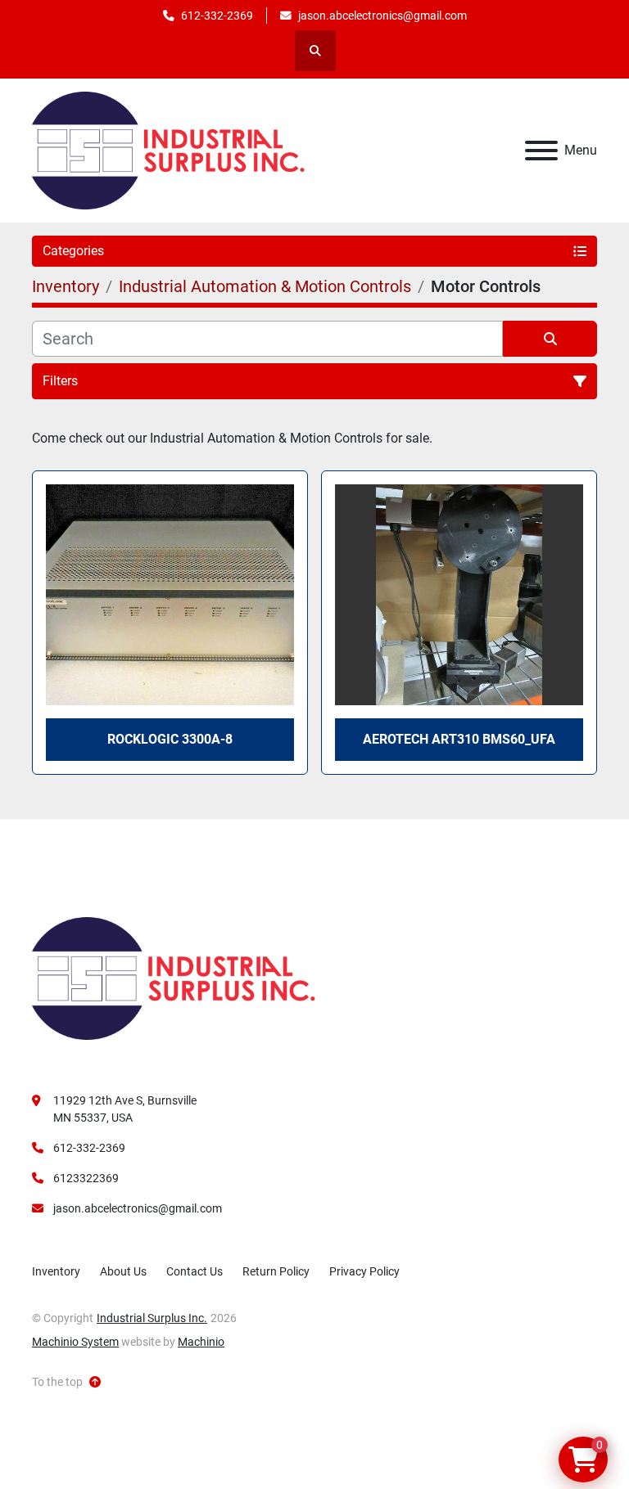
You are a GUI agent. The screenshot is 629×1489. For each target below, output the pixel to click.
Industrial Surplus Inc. (152, 1318)
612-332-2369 (217, 15)
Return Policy (276, 1271)
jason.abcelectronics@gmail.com (382, 15)
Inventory (56, 1271)
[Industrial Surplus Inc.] (173, 977)
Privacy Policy (364, 1271)
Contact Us (194, 1271)
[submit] (550, 339)
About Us (123, 1271)
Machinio (201, 1341)
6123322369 (86, 1178)
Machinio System (75, 1341)
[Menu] (541, 150)
